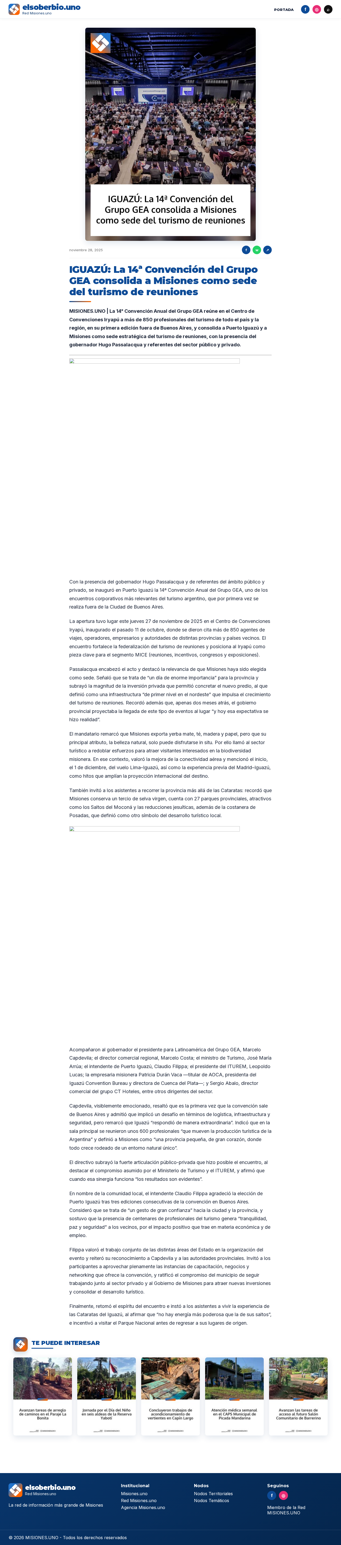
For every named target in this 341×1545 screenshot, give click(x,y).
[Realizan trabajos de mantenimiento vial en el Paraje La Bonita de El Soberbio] (42, 1396)
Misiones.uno (134, 1493)
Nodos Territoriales (213, 1493)
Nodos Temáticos (211, 1500)
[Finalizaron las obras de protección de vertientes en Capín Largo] (170, 1396)
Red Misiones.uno (139, 1500)
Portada (284, 9)
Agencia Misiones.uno (143, 1507)
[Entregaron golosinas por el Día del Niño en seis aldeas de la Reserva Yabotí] (106, 1396)
